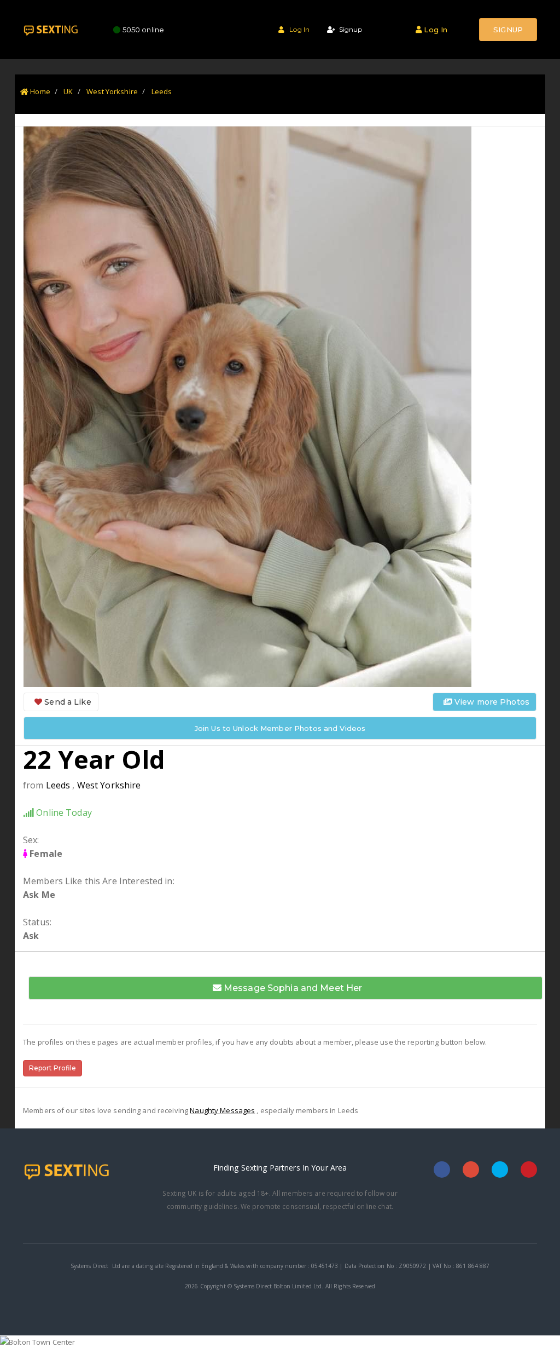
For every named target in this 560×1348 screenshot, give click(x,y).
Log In (297, 29)
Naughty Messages (222, 1110)
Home (39, 91)
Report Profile (52, 1068)
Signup (348, 29)
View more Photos (490, 702)
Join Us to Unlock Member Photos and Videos (280, 728)
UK (68, 91)
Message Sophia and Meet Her (292, 988)
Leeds (161, 91)
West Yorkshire (112, 91)
